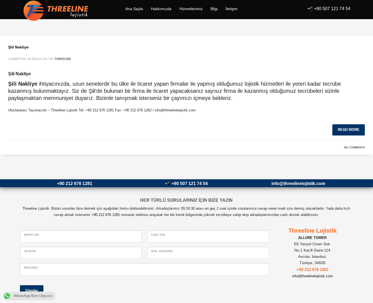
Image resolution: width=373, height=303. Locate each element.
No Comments (354, 147)
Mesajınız (31, 267)
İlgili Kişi (158, 234)
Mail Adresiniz (162, 251)
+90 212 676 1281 (74, 183)
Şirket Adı (31, 234)
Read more (348, 130)
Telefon (30, 251)
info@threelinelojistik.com (298, 183)
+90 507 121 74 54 (332, 8)
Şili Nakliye (18, 47)
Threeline (62, 58)
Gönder (31, 290)
